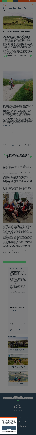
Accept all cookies (9, 427)
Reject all (9, 429)
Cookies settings (9, 431)
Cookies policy (8, 424)
